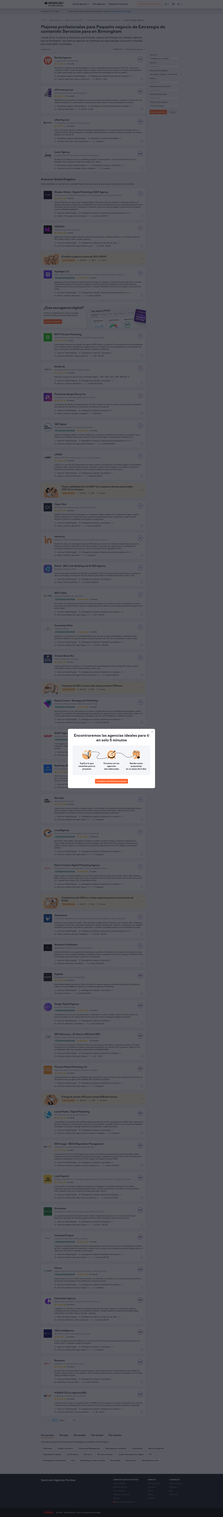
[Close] (152, 731)
